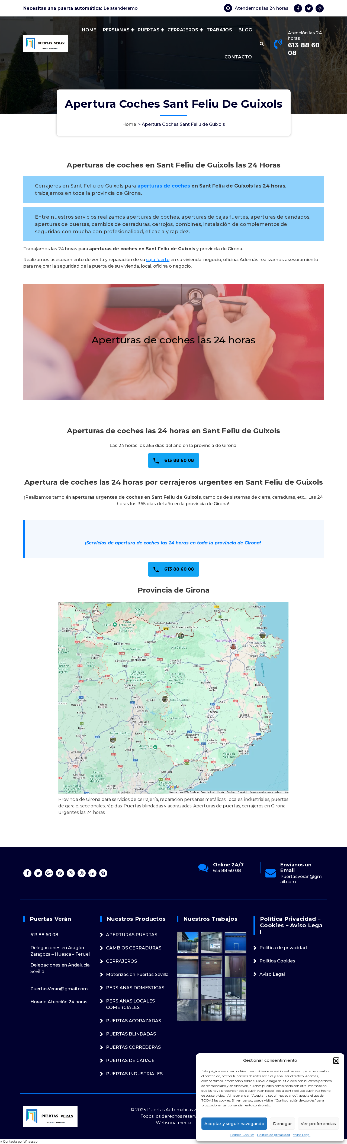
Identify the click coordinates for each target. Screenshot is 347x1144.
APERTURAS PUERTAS (131, 934)
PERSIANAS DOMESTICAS (135, 987)
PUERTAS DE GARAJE (130, 1060)
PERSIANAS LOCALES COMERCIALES (130, 1004)
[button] (336, 1060)
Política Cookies (242, 1135)
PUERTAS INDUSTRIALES (134, 1073)
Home (129, 124)
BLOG (245, 29)
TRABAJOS (219, 29)
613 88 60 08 (304, 49)
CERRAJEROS (183, 29)
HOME (89, 29)
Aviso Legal (301, 1135)
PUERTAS (148, 29)
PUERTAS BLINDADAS (131, 1034)
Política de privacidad (273, 1135)
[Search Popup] (261, 43)
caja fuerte (157, 259)
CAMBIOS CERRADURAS (133, 948)
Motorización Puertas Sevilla (137, 974)
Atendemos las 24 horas (261, 8)
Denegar (282, 1123)
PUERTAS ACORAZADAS (133, 1020)
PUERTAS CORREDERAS (133, 1047)
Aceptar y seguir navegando (234, 1123)
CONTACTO (238, 57)
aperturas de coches (163, 186)
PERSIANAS (116, 29)
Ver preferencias (318, 1123)
